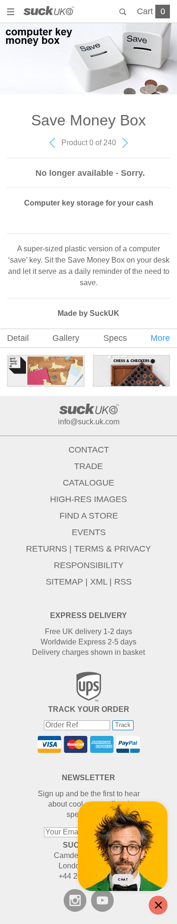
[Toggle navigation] (12, 13)
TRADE (88, 466)
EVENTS (89, 532)
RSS (123, 581)
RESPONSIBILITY (89, 565)
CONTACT (88, 449)
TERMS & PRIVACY (112, 548)
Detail (18, 338)
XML (98, 581)
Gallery (65, 338)
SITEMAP (64, 581)
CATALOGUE (88, 482)
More (160, 338)
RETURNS (46, 548)
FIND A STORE (88, 515)
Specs (115, 338)
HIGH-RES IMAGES (88, 499)
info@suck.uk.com (88, 422)
